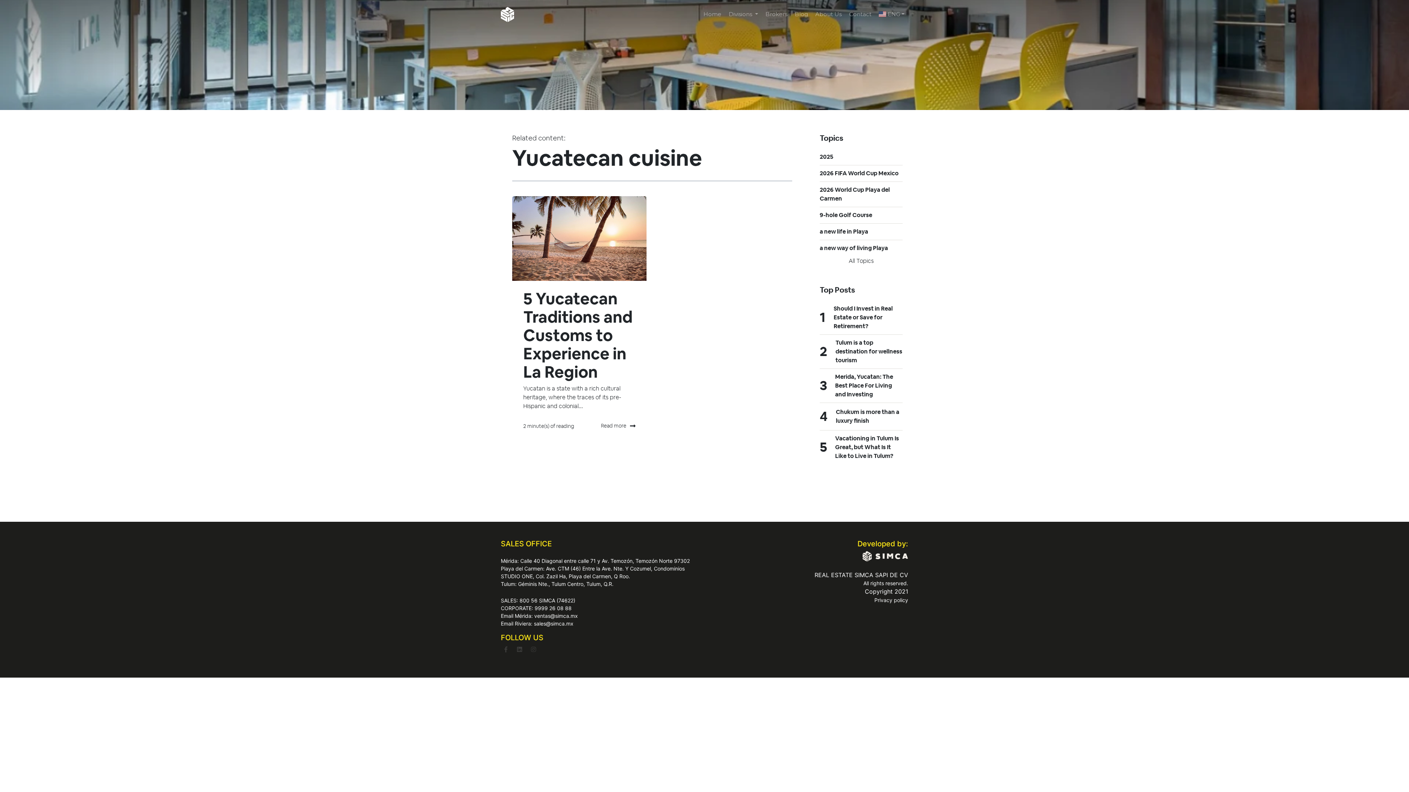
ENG (893, 14)
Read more (613, 425)
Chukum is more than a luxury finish (867, 416)
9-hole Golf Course (846, 215)
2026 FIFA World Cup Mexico (859, 173)
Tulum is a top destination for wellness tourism (868, 351)
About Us (828, 14)
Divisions (741, 14)
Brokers (776, 14)
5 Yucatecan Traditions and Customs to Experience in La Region (578, 335)
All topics (861, 261)
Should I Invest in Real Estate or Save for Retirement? (863, 317)
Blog (801, 14)
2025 (826, 157)
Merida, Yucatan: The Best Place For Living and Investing (864, 385)
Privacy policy (891, 600)
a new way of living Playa (854, 248)
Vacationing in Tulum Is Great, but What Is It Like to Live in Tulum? (867, 447)
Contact (860, 14)
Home (712, 14)
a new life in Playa (844, 231)
